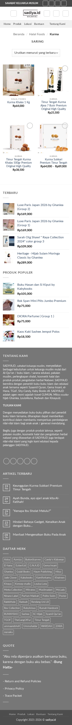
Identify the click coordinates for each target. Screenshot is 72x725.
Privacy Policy (14, 688)
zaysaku (8, 632)
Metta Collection (13, 590)
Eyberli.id (21, 565)
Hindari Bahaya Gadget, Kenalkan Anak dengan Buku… (39, 523)
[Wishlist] (47, 13)
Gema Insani (50, 565)
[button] (5, 13)
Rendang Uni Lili (40, 602)
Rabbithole (10, 602)
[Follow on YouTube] (34, 461)
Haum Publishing (43, 572)
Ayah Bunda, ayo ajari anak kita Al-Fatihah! (36, 500)
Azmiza (18, 559)
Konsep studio (23, 584)
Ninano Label (11, 596)
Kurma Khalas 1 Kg (18, 102)
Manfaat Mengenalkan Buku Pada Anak (39, 534)
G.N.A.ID (35, 565)
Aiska (7, 559)
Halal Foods (37, 34)
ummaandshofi (12, 626)
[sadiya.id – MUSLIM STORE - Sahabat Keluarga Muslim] (31, 13)
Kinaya (7, 584)
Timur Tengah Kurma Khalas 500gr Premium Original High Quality (18, 163)
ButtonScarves (33, 559)
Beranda (18, 34)
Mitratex (30, 590)
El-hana (8, 565)
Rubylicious (29, 608)
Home (7, 24)
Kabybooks (27, 578)
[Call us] (64, 3)
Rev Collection (12, 608)
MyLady (60, 590)
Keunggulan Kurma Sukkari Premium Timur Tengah (37, 487)
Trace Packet (13, 695)
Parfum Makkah (30, 596)
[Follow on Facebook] (6, 461)
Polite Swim (49, 596)
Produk (17, 24)
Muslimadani (45, 590)
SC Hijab (37, 614)
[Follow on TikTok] (51, 3)
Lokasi (28, 24)
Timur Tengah (42, 620)
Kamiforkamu (43, 578)
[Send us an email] (57, 3)
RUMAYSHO (11, 614)
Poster (62, 596)
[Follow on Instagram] (45, 3)
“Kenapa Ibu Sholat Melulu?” (32, 510)
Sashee (25, 614)
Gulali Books (23, 572)
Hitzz (58, 572)
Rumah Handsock (48, 608)
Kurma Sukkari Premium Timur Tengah (53, 161)
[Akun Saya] (56, 13)
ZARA (59, 626)
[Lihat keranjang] (66, 13)
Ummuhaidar (30, 626)
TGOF (7, 620)
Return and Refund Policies (23, 681)
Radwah (23, 602)
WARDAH (46, 626)
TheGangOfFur (22, 620)
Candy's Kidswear (54, 559)
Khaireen (60, 578)
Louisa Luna (40, 584)
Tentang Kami (57, 24)
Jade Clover (10, 578)
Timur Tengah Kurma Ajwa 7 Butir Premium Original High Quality (54, 105)
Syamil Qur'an (53, 614)
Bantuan (39, 24)
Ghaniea (8, 572)
